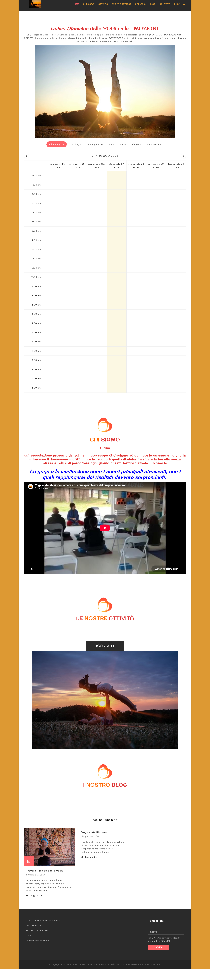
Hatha (123, 144)
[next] (183, 155)
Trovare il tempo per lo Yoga (44, 870)
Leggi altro (35, 895)
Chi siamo (89, 4)
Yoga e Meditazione (94, 832)
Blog (153, 4)
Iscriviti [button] (105, 646)
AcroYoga (75, 144)
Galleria (140, 4)
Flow (111, 144)
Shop (177, 4)
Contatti (164, 4)
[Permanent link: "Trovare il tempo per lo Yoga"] (49, 847)
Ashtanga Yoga (94, 144)
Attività (103, 4)
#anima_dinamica (105, 820)
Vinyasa (136, 144)
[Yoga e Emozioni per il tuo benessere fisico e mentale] (35, 4)
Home (76, 4)
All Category (56, 144)
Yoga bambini (153, 144)
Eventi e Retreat (121, 4)
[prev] (26, 155)
